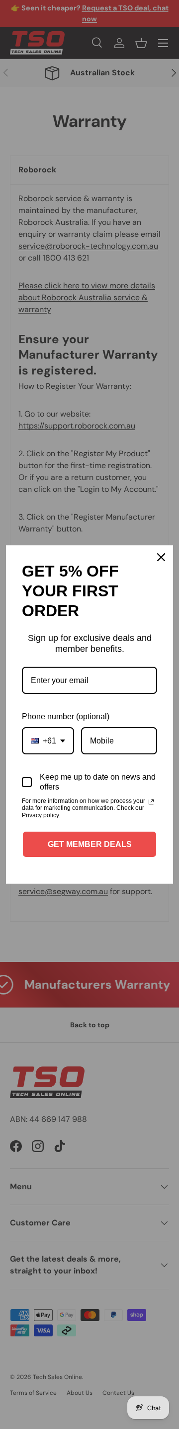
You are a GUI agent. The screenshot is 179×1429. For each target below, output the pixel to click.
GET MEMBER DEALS (90, 844)
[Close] (161, 557)
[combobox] (48, 740)
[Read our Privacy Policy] (151, 802)
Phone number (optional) (65, 716)
